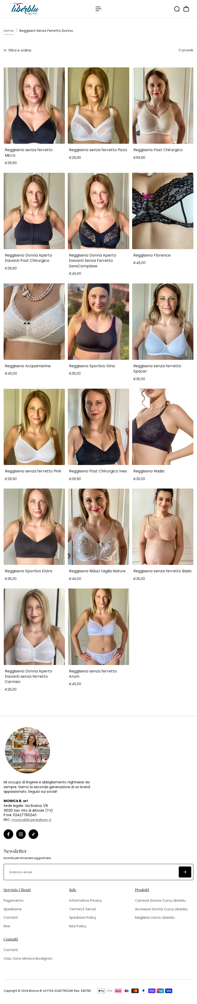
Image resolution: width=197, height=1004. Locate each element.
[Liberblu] (37, 8)
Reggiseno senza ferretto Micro (29, 152)
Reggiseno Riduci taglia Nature (97, 571)
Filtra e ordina (19, 50)
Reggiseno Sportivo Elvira (28, 571)
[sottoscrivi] (185, 872)
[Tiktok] (33, 834)
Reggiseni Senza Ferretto (40, 30)
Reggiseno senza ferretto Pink (33, 471)
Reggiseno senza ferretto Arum (93, 673)
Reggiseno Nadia (148, 471)
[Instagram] (21, 834)
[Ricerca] (176, 8)
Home (9, 30)
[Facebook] (8, 834)
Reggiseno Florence (152, 255)
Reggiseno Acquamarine (28, 366)
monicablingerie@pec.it (31, 819)
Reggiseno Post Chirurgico (158, 150)
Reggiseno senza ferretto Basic (162, 571)
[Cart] (186, 8)
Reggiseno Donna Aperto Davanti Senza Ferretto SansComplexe (92, 260)
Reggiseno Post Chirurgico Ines (98, 471)
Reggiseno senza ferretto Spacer (157, 368)
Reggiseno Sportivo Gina (92, 366)
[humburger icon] (98, 9)
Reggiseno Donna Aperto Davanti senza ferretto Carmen (28, 676)
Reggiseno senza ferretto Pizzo (98, 150)
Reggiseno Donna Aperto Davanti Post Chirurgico (28, 257)
